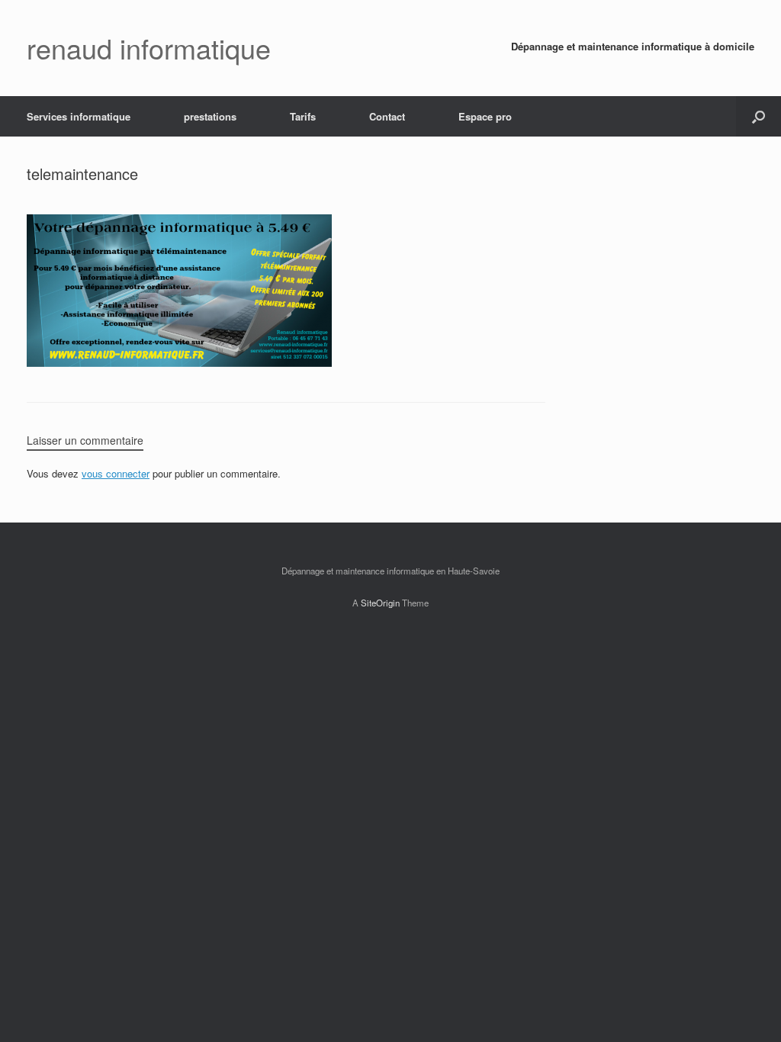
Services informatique (78, 116)
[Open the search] (758, 116)
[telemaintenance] (179, 362)
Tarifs (303, 116)
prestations (210, 116)
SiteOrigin (380, 603)
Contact (387, 116)
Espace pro (485, 116)
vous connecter (115, 473)
